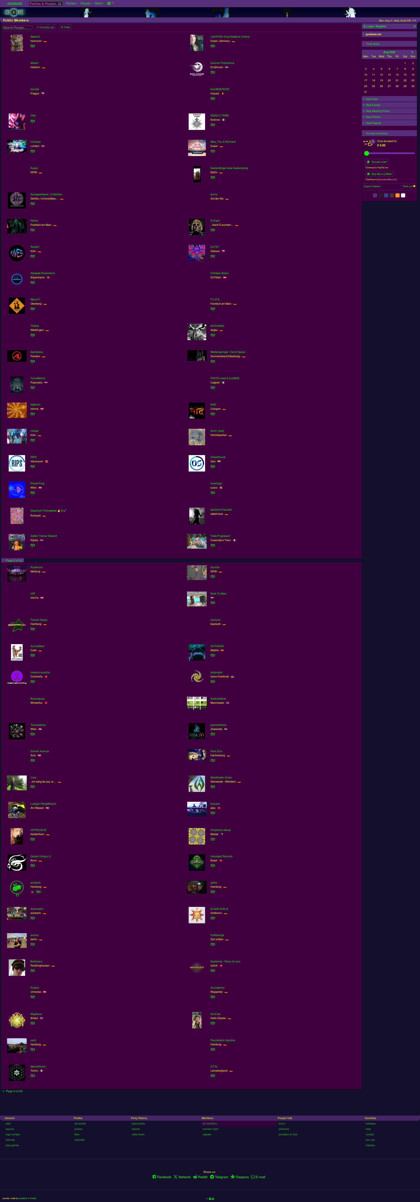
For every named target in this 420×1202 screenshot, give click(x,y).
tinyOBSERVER (219, 89)
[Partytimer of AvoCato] (212, 1023)
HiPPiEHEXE (39, 830)
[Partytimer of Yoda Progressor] (212, 545)
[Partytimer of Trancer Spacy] (33, 629)
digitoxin (35, 404)
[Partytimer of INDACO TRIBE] (212, 125)
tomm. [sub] (217, 431)
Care (33, 777)
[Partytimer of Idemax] (212, 1133)
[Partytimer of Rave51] (33, 256)
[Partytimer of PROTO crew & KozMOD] (212, 387)
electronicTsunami (221, 509)
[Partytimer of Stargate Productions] (33, 282)
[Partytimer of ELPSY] (212, 256)
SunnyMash (37, 646)
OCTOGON (217, 646)
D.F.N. (214, 1066)
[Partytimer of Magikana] (33, 1023)
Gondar (35, 89)
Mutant (34, 63)
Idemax (214, 1124)
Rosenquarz (38, 698)
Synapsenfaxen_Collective (46, 194)
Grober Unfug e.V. (41, 856)
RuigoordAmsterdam (222, 1150)
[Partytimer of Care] (33, 786)
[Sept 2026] (412, 52)
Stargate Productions (43, 273)
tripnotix (215, 567)
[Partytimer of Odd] (33, 121)
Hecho (34, 220)
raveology (216, 483)
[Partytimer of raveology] (212, 492)
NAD (213, 404)
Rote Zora (216, 751)
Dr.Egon (215, 220)
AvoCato (215, 1014)
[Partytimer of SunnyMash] (33, 655)
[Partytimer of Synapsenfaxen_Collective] (33, 203)
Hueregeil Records (221, 856)
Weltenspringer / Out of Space (227, 352)
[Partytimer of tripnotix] (212, 576)
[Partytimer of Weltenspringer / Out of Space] (212, 361)
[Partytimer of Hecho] (33, 230)
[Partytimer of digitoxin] (33, 414)
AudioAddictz (218, 698)
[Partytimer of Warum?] (33, 309)
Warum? (35, 299)
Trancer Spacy (39, 620)
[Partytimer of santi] (33, 1049)
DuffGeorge (217, 935)
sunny (214, 194)
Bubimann (36, 961)
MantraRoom (38, 1066)
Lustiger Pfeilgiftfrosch (43, 804)
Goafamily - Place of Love (225, 961)
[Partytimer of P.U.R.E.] (212, 309)
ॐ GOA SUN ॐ (219, 909)
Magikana (36, 1014)
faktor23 (35, 36)
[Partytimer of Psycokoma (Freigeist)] (33, 1133)
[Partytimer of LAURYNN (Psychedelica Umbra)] (212, 46)
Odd (33, 115)
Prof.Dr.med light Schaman (226, 1098)
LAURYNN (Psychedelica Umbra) (230, 36)
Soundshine (217, 987)
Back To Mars (218, 593)
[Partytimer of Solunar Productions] (212, 72)
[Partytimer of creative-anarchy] (33, 681)
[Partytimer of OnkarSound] (212, 466)
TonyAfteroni (38, 378)
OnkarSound (217, 457)
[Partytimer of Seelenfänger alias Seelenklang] (212, 177)
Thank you (407, 186)
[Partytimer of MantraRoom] (33, 1076)
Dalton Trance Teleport (44, 536)
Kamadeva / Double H (43, 1098)
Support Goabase (372, 186)
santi (33, 1040)
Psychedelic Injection (222, 1040)
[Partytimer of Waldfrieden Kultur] (212, 786)
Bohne (34, 1177)
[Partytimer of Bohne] (33, 1186)
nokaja (34, 431)
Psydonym (37, 567)
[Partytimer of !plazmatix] (212, 681)
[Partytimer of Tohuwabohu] (33, 734)
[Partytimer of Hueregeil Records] (212, 865)
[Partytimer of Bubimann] (33, 970)
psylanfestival (218, 725)
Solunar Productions (222, 63)
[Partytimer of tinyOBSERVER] (212, 98)
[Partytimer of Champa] (33, 151)
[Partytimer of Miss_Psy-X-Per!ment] (212, 151)
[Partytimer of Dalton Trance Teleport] (33, 545)
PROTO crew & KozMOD (225, 378)
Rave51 (35, 247)
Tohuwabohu (38, 725)
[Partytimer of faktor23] (33, 46)
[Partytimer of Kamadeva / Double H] (33, 1107)
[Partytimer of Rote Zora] (212, 760)
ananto (35, 935)
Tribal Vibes (37, 1150)
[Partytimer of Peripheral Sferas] (212, 839)
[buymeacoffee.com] (387, 179)
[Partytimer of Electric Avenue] (33, 760)
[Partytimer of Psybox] (33, 997)
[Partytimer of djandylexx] (33, 361)
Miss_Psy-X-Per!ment (223, 142)
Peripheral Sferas (220, 830)
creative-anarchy (40, 672)
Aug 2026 (389, 52)
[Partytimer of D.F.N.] (212, 1076)
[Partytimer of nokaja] (33, 440)
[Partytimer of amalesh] (38, 892)
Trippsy (35, 325)
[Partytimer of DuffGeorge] (212, 944)
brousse (215, 804)
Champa (36, 142)
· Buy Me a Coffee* (381, 174)
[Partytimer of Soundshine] (212, 997)
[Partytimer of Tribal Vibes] (33, 1159)
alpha (213, 882)
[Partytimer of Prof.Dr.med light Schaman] (212, 1107)
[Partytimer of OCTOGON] (212, 655)
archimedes (217, 325)
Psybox (35, 987)
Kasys (34, 168)
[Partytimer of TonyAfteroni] (33, 387)
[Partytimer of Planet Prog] (33, 492)
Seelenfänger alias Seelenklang (229, 168)
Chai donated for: (387, 141)
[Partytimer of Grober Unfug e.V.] (33, 865)
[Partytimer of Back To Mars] (212, 603)
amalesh (36, 882)
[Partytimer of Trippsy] (33, 335)
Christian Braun (219, 273)
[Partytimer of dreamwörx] (33, 918)
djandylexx (37, 352)
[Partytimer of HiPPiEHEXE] (33, 839)
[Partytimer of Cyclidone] (212, 1186)
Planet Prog (37, 483)
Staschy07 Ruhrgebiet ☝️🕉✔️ (48, 510)
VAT (33, 593)
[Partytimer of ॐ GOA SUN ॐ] (212, 918)
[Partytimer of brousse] (212, 813)
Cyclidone (216, 1177)
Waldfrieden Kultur (221, 777)
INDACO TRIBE (219, 115)
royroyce (215, 620)
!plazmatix (216, 672)
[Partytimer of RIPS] (33, 466)
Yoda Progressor (220, 536)
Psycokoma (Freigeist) (43, 1124)
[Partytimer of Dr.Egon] (212, 230)
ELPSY (214, 247)
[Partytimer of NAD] (212, 414)
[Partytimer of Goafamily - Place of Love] (212, 970)
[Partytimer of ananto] (33, 944)
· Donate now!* (379, 162)
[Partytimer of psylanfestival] (212, 734)
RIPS (34, 457)
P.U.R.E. (215, 299)
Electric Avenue (40, 751)
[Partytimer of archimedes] (212, 335)
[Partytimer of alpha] (212, 892)
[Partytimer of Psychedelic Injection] (212, 1049)
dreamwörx (37, 909)
